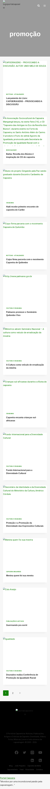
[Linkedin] (32, 760)
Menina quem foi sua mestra (19, 575)
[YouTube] (40, 752)
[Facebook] (16, 752)
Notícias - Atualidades (15, 94)
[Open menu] (44, 6)
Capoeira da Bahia (34, 766)
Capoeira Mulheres (13, 571)
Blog (11, 766)
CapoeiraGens (12, 769)
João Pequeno (20, 766)
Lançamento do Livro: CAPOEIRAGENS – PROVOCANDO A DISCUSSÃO (24, 101)
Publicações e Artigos (15, 621)
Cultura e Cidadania (14, 308)
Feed (21, 769)
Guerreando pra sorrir (16, 625)
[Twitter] (24, 752)
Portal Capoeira (7, 778)
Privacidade (29, 769)
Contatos (39, 769)
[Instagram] (32, 752)
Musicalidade (11, 150)
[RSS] (40, 760)
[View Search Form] (38, 5)
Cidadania (10, 203)
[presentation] (25, 75)
